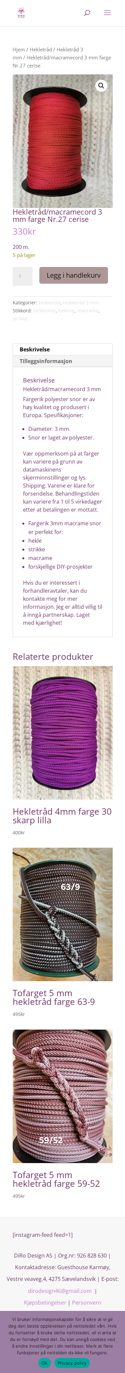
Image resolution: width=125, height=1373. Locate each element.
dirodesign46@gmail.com (60, 1291)
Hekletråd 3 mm (81, 302)
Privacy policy (72, 1363)
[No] (116, 1342)
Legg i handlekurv (74, 275)
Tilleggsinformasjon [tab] (46, 361)
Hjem (19, 49)
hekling (66, 310)
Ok (45, 1363)
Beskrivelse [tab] (35, 349)
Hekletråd (41, 49)
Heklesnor (44, 310)
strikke (20, 318)
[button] (101, 86)
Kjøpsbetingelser (45, 1302)
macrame (87, 310)
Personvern (86, 1302)
